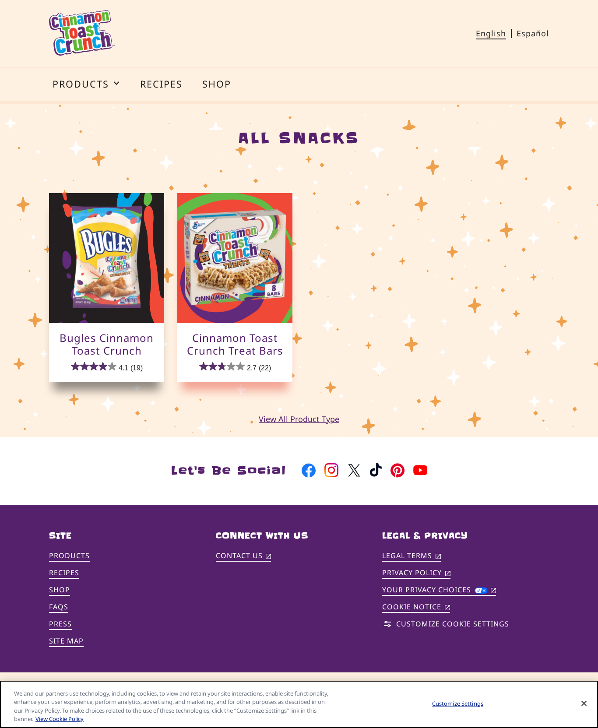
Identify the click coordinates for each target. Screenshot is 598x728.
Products (69, 555)
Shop (59, 589)
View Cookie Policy (59, 719)
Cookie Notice (416, 607)
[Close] (584, 703)
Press (60, 624)
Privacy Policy (416, 573)
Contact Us (243, 556)
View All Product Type (299, 419)
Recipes (64, 572)
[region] (299, 704)
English (491, 33)
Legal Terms (411, 556)
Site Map (66, 641)
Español (533, 33)
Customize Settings (457, 703)
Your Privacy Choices (439, 589)
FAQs (58, 607)
